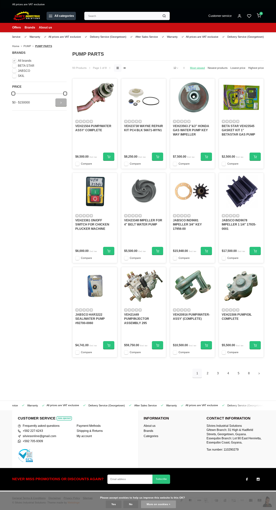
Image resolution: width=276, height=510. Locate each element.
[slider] (13, 93)
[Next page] (259, 373)
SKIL (21, 75)
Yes (113, 504)
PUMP (27, 46)
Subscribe (161, 479)
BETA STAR (26, 65)
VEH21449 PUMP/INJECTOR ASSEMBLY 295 (136, 319)
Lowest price (237, 68)
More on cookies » (158, 504)
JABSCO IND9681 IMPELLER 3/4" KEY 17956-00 (187, 224)
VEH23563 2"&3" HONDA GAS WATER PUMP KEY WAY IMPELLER (191, 130)
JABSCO (24, 70)
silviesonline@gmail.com (39, 436)
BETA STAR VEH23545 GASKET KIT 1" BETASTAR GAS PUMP (238, 130)
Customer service (220, 15)
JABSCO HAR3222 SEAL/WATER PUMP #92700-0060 (90, 319)
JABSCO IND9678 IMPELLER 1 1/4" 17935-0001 (239, 224)
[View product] (108, 157)
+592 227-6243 (33, 430)
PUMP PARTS (43, 46)
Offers (16, 27)
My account (84, 436)
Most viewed (197, 68)
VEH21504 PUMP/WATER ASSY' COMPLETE (93, 128)
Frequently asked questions (41, 425)
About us (45, 27)
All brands (24, 60)
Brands (30, 27)
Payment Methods (89, 425)
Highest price (256, 68)
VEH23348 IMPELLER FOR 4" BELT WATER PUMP (143, 222)
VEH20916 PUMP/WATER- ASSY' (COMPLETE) (191, 316)
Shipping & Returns (90, 430)
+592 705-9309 (33, 441)
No (131, 504)
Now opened (64, 418)
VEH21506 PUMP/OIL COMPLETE (237, 316)
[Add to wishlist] (111, 84)
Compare (86, 163)
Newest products (218, 68)
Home (15, 46)
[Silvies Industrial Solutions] (26, 16)
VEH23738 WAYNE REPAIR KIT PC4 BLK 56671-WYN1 (143, 128)
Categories (151, 436)
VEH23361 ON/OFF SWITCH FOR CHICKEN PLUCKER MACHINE (92, 224)
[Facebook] (247, 479)
